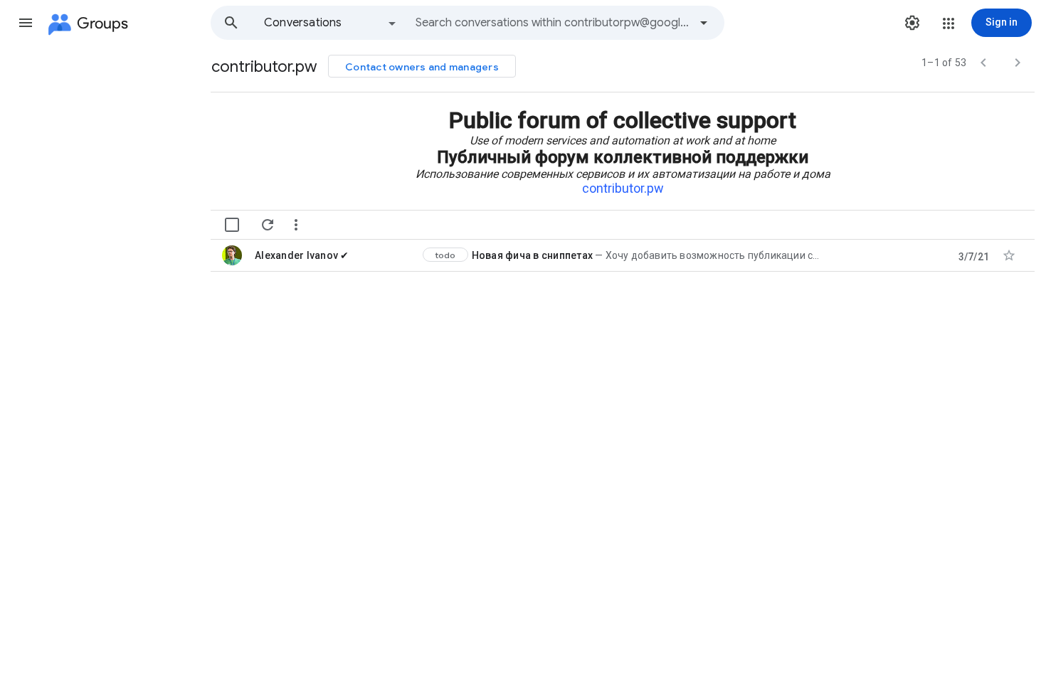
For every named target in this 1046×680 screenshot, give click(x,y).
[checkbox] (232, 225)
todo (445, 255)
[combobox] (552, 22)
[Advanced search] (704, 22)
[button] (26, 23)
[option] (331, 22)
